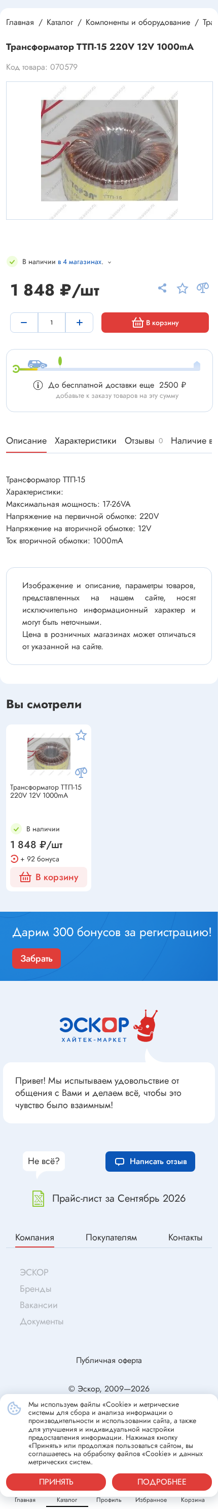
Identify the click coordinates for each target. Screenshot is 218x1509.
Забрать (36, 958)
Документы (42, 1321)
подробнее (162, 1482)
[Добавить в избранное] (81, 735)
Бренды (36, 1288)
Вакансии (39, 1305)
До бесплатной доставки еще (117, 385)
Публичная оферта (109, 1360)
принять (56, 1482)
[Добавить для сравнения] (81, 773)
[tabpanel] (109, 150)
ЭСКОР (34, 1272)
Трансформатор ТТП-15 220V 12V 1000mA (46, 791)
